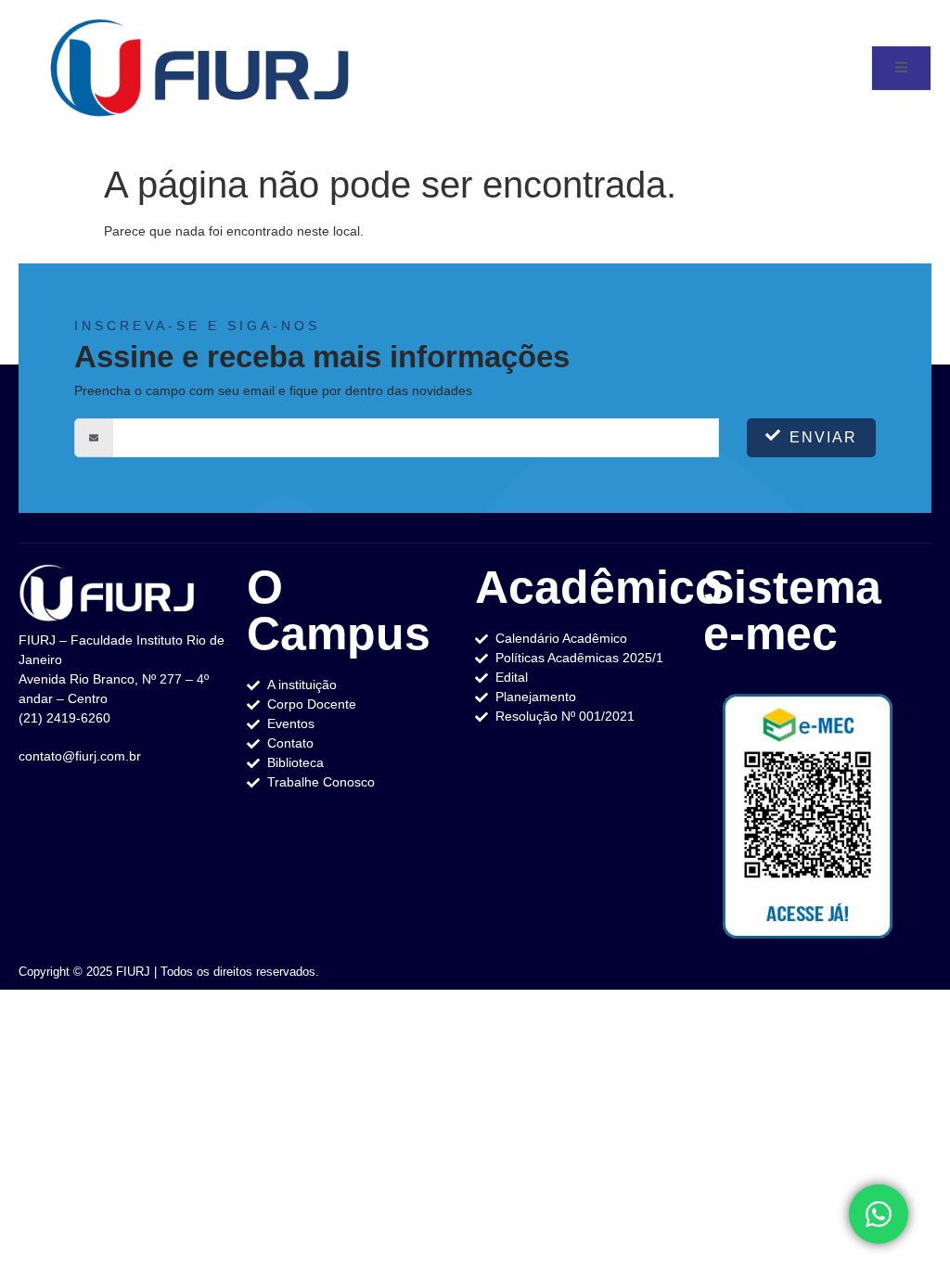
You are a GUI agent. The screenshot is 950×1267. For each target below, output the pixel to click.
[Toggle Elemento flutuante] (878, 1214)
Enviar (823, 437)
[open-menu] (901, 68)
